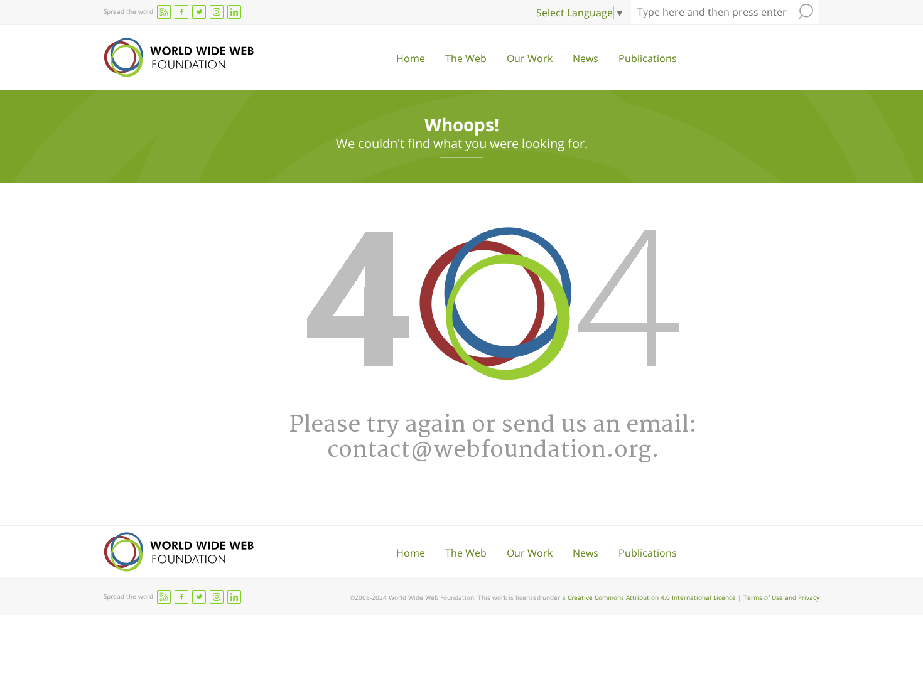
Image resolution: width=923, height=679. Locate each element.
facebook (181, 12)
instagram (217, 12)
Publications (647, 58)
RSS (164, 12)
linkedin (234, 12)
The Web (466, 58)
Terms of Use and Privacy (781, 597)
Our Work (530, 58)
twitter (199, 12)
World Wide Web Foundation (179, 57)
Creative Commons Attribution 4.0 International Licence (652, 597)
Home (410, 58)
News (585, 58)
